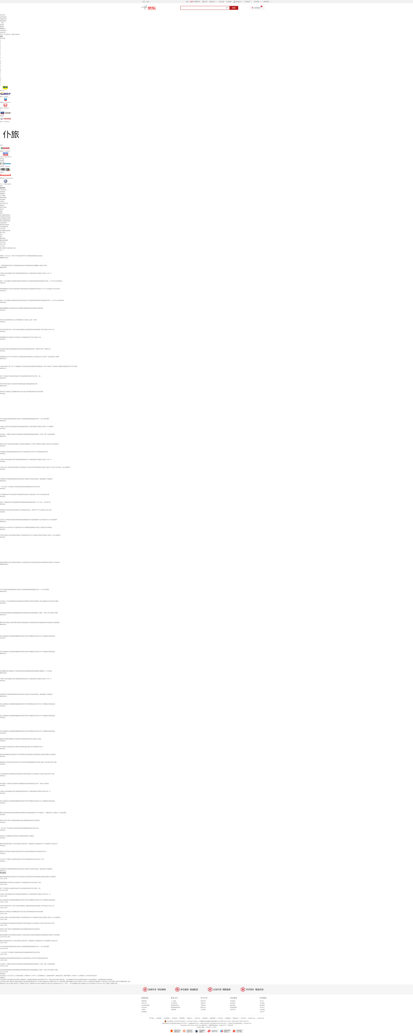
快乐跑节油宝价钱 (91, 975)
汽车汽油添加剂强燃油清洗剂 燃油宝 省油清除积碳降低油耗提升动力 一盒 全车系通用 (24, 589)
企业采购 (228, 1)
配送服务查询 (175, 1005)
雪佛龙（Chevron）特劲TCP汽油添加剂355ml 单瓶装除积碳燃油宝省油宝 (21, 256)
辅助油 (2, 205)
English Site (251, 1018)
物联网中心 (98, 981)
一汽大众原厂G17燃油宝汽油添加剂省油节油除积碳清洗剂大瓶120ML (20, 486)
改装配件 (2, 192)
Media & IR (261, 1018)
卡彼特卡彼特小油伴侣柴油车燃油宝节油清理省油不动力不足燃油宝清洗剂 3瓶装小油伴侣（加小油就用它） (31, 535)
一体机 (2, 22)
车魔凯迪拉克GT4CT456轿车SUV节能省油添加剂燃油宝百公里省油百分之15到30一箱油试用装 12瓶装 (29, 356)
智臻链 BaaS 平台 (54, 981)
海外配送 (173, 1009)
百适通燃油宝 (41, 975)
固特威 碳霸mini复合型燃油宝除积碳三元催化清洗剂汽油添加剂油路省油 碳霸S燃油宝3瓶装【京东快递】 (30, 562)
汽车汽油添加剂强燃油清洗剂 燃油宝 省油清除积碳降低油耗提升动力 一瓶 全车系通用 (24, 419)
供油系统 (2, 199)
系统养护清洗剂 (4, 225)
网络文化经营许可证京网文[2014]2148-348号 (213, 1023)
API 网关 (39, 981)
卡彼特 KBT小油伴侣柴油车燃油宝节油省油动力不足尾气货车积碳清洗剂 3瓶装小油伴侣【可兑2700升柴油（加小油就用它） (35, 467)
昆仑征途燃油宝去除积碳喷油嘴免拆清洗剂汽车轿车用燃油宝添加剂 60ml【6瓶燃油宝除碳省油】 (28, 704)
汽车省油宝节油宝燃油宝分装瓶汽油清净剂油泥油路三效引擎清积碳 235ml (21, 746)
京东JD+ (262, 1012)
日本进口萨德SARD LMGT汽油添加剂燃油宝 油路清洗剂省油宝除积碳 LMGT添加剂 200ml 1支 (27, 329)
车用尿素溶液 (4, 226)
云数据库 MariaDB (34, 983)
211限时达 (174, 1003)
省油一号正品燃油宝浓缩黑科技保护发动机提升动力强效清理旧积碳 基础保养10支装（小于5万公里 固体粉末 (31, 281)
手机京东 (238, 1)
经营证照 (230, 1025)
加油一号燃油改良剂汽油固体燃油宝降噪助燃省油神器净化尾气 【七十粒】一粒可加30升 (25, 502)
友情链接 (205, 1018)
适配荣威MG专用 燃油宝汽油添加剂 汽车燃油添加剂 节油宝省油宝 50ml (20, 337)
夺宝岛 (262, 1001)
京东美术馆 (3, 30)
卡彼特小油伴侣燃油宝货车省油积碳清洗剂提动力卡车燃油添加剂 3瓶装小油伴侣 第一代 (25, 791)
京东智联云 (79, 981)
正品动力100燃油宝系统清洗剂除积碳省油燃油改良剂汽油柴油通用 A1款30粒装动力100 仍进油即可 (28, 519)
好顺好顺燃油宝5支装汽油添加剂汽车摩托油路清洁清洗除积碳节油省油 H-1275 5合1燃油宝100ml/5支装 (30, 289)
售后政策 (232, 1001)
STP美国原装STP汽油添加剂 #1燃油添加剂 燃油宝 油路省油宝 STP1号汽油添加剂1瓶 (24, 494)
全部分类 (2, 15)
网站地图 (62, 981)
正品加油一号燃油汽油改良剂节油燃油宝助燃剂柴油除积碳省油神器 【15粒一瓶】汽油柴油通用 (27, 434)
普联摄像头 (3, 21)
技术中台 (85, 981)
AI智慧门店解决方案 (111, 983)
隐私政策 (235, 1018)
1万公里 (2, 246)
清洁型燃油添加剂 (5, 219)
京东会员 (221, 1)
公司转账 (203, 1009)
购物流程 (144, 1001)
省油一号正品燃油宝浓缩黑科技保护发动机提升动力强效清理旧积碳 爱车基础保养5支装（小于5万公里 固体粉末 (32, 300)
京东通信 (262, 1009)
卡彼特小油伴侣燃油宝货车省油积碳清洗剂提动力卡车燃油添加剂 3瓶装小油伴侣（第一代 (25, 273)
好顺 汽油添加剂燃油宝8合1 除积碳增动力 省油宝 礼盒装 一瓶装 (18, 320)
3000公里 (3, 242)
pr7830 (34, 975)
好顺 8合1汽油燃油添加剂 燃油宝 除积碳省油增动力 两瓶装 (17, 836)
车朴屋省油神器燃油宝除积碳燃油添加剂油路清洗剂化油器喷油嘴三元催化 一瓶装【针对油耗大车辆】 (29, 613)
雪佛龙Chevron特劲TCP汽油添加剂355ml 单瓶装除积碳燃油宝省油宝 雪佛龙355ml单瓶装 (26, 527)
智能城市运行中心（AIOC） (61, 983)
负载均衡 (12, 981)
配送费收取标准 (175, 1007)
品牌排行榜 (3, 19)
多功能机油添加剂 (5, 230)
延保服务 (262, 1005)
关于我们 (151, 1018)
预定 (12, 983)
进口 (1, 234)
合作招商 (174, 1018)
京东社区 (220, 1018)
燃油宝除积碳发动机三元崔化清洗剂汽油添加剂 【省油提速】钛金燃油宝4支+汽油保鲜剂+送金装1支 (29, 843)
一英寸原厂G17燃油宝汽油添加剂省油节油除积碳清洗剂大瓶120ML (19, 828)
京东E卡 (262, 1007)
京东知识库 (3, 17)
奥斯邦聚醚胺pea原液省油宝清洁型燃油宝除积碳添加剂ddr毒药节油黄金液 (21, 308)
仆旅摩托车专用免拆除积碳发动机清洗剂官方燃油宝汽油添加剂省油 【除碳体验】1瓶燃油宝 (26, 479)
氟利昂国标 (67, 975)
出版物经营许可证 (194, 1023)
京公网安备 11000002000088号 (175, 1021)
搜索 (234, 8)
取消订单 (232, 1009)
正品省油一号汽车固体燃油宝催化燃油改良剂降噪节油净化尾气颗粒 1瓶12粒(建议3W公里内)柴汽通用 (29, 601)
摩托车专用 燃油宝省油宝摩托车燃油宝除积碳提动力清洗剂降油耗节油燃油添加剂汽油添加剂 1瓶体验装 (29, 622)
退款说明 (232, 1005)
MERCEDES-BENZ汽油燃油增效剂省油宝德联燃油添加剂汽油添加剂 (20, 820)
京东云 (214, 1027)
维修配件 (2, 193)
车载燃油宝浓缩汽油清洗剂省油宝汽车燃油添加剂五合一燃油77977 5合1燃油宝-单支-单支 (26, 510)
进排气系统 (3, 207)
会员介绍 (144, 1003)
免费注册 (197, 1)
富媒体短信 (46, 981)
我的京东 (212, 1)
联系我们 (159, 1018)
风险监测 (227, 1018)
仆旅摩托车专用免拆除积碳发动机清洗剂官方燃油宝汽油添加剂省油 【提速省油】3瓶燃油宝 (26, 869)
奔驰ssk (74, 975)
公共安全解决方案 (113, 981)
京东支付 (208, 1027)
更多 (1, 186)
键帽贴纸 (2, 28)
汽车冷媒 (2, 228)
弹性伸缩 (104, 981)
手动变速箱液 (19, 975)
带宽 (98, 983)
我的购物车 (257, 8)
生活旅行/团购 (145, 1005)
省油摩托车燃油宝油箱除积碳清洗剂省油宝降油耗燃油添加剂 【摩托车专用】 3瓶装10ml (25, 349)
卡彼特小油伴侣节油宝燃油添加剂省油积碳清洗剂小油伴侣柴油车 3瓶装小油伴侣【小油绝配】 (27, 426)
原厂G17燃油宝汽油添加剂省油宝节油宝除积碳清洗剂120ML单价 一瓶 (20, 376)
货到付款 (203, 1001)
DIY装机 (262, 1003)
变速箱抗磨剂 (50, 975)
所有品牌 (2, 38)
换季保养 (27, 975)
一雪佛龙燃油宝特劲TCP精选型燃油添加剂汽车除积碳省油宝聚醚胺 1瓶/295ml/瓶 (23, 265)
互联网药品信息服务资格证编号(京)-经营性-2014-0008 (215, 1021)
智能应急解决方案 (20, 981)
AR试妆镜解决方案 (75, 983)
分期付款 (203, 1005)
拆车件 (2, 209)
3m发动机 (3, 975)
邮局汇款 (203, 1007)
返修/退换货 (233, 1007)
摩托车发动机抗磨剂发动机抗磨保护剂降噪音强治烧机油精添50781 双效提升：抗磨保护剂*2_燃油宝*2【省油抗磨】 (33, 812)
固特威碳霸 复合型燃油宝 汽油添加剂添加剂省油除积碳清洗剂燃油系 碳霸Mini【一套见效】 (26, 671)
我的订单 (204, 1)
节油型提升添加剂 (5, 217)
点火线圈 (2, 195)
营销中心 (189, 1018)
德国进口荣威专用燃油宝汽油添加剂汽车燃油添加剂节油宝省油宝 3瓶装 (20, 739)
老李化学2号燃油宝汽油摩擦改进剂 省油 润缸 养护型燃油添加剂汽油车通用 (21, 391)
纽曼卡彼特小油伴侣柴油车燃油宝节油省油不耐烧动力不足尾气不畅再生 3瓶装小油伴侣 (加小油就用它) (29, 444)
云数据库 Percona (86, 983)
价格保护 (232, 1003)
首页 (1, 34)
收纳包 (2, 24)
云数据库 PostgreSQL (46, 983)
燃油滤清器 (3, 197)
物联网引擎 (92, 981)
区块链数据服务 (122, 981)
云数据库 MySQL (24, 983)
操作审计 (16, 983)
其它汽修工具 (4, 203)
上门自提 (173, 1001)
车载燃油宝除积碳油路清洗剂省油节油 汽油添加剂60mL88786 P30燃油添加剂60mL (24, 452)
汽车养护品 (7, 34)
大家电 (143, 1009)
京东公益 (243, 1018)
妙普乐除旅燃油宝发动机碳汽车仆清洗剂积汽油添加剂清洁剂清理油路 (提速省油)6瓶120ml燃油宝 (28, 754)
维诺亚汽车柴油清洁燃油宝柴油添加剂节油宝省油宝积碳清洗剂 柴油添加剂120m (23, 851)
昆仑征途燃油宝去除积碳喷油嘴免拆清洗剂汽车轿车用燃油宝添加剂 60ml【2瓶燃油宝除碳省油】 (28, 636)
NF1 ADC (103, 983)
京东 (155, 8)
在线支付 (203, 1003)
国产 (1, 236)
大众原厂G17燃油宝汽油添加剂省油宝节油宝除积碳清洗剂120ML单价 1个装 (22, 859)
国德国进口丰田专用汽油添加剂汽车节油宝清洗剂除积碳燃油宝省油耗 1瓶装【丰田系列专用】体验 (28, 762)
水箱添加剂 (3, 223)
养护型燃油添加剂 (5, 221)
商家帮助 (182, 1018)
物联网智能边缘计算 (31, 981)
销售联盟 (212, 1018)
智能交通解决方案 (71, 981)
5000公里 (3, 244)
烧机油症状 (59, 975)
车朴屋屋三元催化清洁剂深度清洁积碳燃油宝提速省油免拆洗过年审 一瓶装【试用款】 (24, 783)
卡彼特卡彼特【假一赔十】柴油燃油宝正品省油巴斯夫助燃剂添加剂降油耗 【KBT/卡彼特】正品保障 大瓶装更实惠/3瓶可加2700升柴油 (38, 366)
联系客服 (144, 1012)
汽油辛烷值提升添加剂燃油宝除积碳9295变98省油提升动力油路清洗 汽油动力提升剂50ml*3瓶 (27, 774)
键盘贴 (2, 26)
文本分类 (8, 983)
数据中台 (94, 983)
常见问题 (144, 1007)
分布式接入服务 (4, 981)
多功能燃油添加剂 (5, 215)
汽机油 (2, 201)
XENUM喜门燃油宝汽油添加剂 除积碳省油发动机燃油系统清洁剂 (18, 384)
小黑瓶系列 (81, 975)
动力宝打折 (10, 975)
